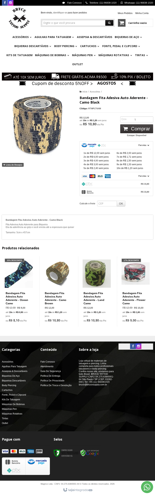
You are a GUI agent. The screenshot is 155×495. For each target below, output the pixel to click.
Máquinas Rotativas (12, 413)
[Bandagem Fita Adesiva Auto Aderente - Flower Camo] (136, 291)
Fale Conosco (74, 3)
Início (84, 92)
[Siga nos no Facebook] (5, 3)
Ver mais (21, 307)
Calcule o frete (87, 203)
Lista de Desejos (13, 165)
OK (121, 203)
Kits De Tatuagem (11, 399)
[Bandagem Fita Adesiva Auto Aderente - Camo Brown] (58, 291)
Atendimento (46, 366)
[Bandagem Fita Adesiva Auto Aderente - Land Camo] (97, 291)
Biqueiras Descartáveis (14, 380)
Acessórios (95, 92)
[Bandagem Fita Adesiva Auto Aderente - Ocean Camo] (19, 291)
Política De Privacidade (52, 380)
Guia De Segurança (50, 371)
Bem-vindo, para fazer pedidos (64, 12)
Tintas (5, 418)
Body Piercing (9, 385)
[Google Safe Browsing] (89, 453)
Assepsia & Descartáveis (14, 371)
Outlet (5, 423)
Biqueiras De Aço (11, 376)
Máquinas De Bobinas (13, 404)
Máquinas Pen (9, 409)
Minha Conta (142, 13)
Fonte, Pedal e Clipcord (14, 395)
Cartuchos (7, 390)
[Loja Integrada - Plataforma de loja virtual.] (77, 490)
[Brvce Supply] (19, 18)
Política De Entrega (50, 376)
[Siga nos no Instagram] (10, 3)
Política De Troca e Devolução (56, 385)
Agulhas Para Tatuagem (14, 366)
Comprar (140, 129)
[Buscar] (109, 23)
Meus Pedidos (125, 13)
